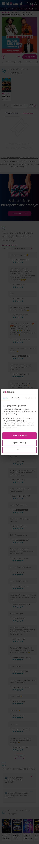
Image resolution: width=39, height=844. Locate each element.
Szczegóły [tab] (16, 398)
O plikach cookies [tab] (30, 398)
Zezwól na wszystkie (19, 435)
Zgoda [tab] (5, 398)
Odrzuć (19, 450)
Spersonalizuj (18, 443)
